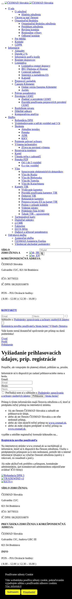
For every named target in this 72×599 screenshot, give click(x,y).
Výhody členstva (58, 326)
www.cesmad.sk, (58, 422)
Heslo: (4, 385)
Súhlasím (12, 592)
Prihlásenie (7, 344)
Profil (4, 341)
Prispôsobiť (29, 592)
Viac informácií (13, 586)
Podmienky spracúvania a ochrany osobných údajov (41, 319)
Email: (4, 379)
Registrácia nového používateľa (18, 326)
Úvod (4, 338)
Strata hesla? (42, 326)
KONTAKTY (9, 310)
